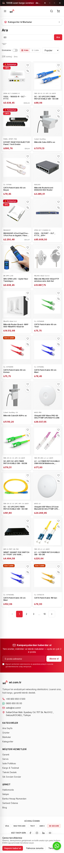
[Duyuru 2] (49, 3)
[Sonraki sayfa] (52, 614)
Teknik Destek (9, 772)
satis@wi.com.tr (13, 708)
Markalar (6, 737)
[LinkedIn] (43, 833)
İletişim (5, 794)
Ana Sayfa (7, 728)
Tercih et (53, 848)
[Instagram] (37, 833)
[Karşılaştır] (27, 71)
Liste (36, 50)
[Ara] (51, 11)
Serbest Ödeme (10, 803)
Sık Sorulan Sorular (11, 776)
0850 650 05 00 (14, 703)
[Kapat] (60, 3)
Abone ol (54, 658)
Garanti (5, 754)
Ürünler (6, 732)
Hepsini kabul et (12, 848)
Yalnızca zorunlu (34, 848)
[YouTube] (50, 833)
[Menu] (5, 11)
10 (45, 614)
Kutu (26, 50)
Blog (4, 807)
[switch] (15, 50)
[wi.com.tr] (12, 11)
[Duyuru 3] (54, 3)
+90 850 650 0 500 (15, 699)
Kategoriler (7, 741)
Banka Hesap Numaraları (14, 798)
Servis (5, 759)
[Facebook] (30, 833)
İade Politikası (9, 763)
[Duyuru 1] (45, 3)
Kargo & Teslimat (10, 768)
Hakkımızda (8, 789)
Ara (58, 37)
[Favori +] (27, 65)
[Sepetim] (58, 11)
